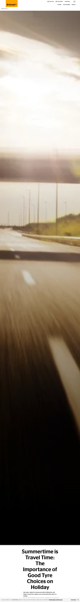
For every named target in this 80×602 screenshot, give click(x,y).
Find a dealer (60, 1)
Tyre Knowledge (66, 4)
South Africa (67, 1)
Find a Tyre (51, 1)
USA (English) (52, 599)
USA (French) (59, 599)
